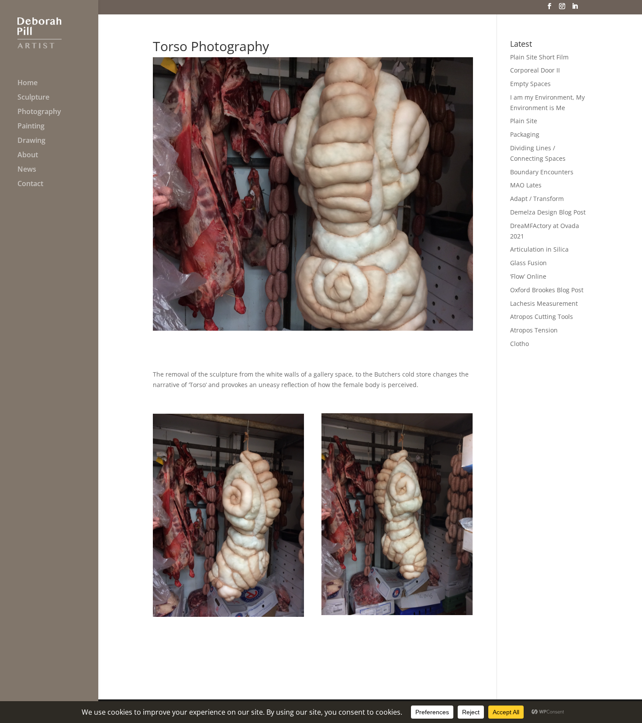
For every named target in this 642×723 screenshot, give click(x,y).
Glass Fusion (528, 263)
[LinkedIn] (575, 8)
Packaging (524, 134)
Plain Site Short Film (539, 57)
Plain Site (523, 121)
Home (27, 83)
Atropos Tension (534, 330)
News (26, 170)
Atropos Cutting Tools (541, 316)
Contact (30, 184)
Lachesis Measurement (544, 303)
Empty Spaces (530, 84)
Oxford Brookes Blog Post (546, 290)
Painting (31, 127)
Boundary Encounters (541, 172)
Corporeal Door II (535, 70)
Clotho (519, 343)
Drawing (31, 141)
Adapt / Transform (537, 198)
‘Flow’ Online (528, 276)
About (27, 155)
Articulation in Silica (539, 249)
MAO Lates (526, 185)
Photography (39, 112)
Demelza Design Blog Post (548, 212)
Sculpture (33, 98)
